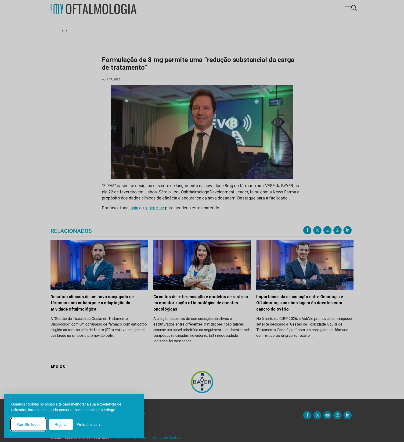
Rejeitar (61, 424)
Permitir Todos (28, 424)
